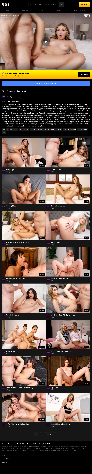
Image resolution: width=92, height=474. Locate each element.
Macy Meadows (13, 101)
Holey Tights (10, 170)
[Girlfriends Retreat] (45, 41)
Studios (25, 11)
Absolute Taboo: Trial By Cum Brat (63, 315)
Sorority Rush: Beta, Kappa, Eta (61, 351)
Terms (3, 455)
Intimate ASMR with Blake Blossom (18, 242)
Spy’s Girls (54, 388)
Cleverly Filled (11, 206)
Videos (8, 11)
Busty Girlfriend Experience (60, 424)
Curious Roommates (58, 206)
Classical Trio (10, 351)
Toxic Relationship (12, 315)
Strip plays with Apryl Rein (15, 279)
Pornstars (58, 11)
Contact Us (5, 466)
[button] (84, 74)
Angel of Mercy (56, 242)
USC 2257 (4, 462)
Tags (41, 11)
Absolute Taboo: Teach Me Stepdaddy (19, 388)
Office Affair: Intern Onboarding (17, 424)
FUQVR (5, 4)
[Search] (61, 4)
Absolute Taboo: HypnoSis (60, 279)
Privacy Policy (5, 459)
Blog (3, 469)
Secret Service (56, 170)
